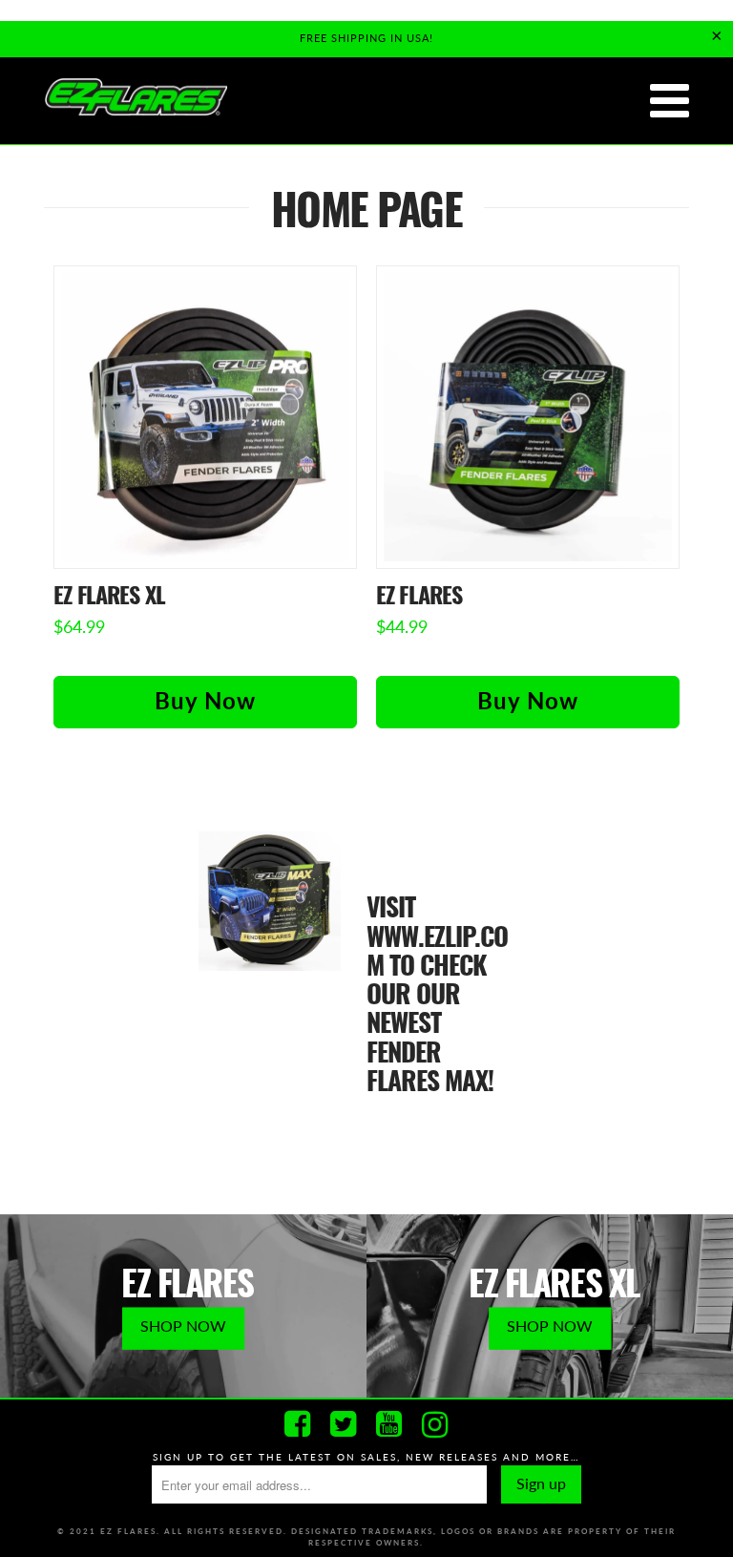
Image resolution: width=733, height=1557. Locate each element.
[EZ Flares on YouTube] (389, 1424)
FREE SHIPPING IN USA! (366, 38)
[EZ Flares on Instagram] (435, 1424)
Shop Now (183, 1325)
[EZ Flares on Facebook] (298, 1424)
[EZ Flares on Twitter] (343, 1424)
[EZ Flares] (135, 98)
